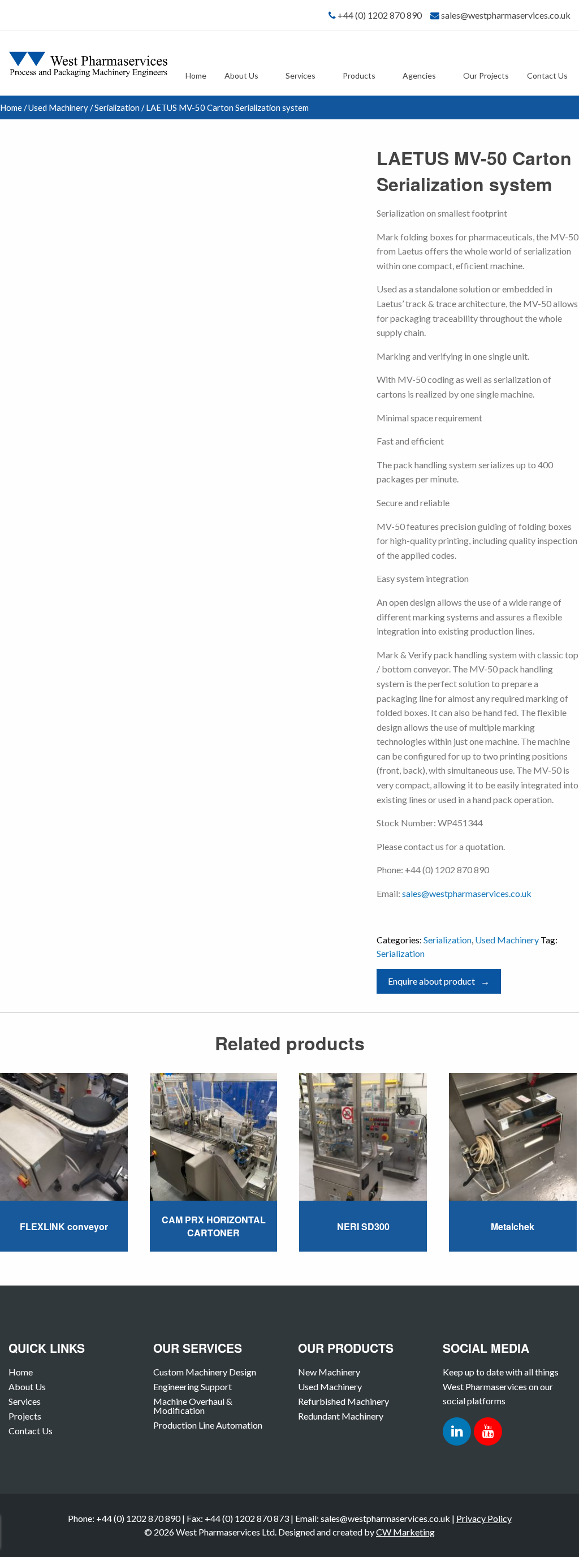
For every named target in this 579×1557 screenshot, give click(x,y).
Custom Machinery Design (204, 1371)
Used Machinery (58, 107)
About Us (241, 75)
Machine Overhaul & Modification (192, 1406)
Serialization (117, 107)
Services (301, 75)
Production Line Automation (207, 1425)
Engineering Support (192, 1386)
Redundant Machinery (340, 1416)
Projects (24, 1416)
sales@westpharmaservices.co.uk (506, 15)
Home (195, 75)
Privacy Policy (484, 1518)
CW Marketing (405, 1531)
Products (359, 75)
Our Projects (486, 75)
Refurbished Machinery (343, 1401)
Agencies (419, 75)
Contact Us (547, 75)
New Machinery (329, 1371)
